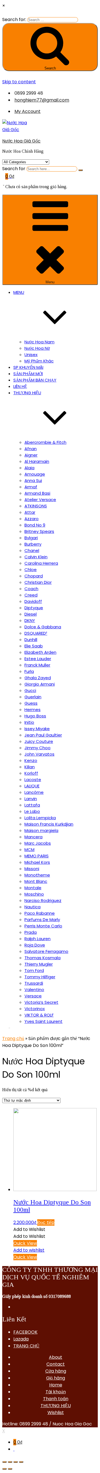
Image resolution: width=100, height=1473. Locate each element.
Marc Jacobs (37, 843)
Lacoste (32, 779)
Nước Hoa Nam (39, 342)
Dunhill (30, 639)
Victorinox (34, 1009)
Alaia (29, 468)
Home (55, 1385)
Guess (31, 703)
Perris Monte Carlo (43, 926)
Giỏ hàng (55, 1378)
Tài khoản (56, 1392)
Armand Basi (37, 493)
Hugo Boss (35, 716)
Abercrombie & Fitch (45, 442)
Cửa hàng (55, 1371)
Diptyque (33, 608)
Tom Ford (34, 970)
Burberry (32, 544)
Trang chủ (13, 1038)
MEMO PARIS (36, 856)
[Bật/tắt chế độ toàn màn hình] (15, 1462)
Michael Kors (37, 862)
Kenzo (30, 760)
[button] (29, 1229)
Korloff (31, 773)
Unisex (31, 354)
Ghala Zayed (37, 678)
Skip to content (19, 82)
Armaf (30, 487)
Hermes (32, 709)
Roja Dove (34, 945)
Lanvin (30, 799)
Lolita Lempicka (40, 818)
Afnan (30, 449)
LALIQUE (31, 786)
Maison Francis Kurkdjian (48, 824)
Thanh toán (55, 1399)
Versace (33, 996)
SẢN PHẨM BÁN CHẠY (34, 380)
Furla (29, 671)
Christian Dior (38, 582)
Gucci (30, 690)
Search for (13, 168)
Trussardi (33, 983)
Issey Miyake (37, 729)
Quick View (25, 1243)
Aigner (31, 455)
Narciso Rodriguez (42, 900)
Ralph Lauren (37, 939)
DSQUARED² (35, 633)
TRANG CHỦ (26, 1346)
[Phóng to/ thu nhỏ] (21, 1462)
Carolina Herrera (41, 563)
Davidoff (33, 601)
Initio (29, 722)
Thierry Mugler (38, 964)
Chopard (33, 576)
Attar (29, 512)
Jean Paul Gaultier (43, 735)
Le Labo (32, 811)
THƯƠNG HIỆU (56, 1405)
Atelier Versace (40, 499)
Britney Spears (39, 531)
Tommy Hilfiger (39, 977)
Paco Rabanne (39, 913)
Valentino (34, 989)
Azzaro (31, 519)
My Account (27, 111)
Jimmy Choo (37, 748)
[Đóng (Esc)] (4, 1462)
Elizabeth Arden (40, 652)
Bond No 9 (34, 525)
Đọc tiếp (45, 1222)
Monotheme (37, 875)
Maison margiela (41, 830)
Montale (32, 888)
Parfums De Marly (42, 919)
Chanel (31, 550)
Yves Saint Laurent (43, 1021)
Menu (50, 282)
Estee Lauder (37, 659)
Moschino (34, 894)
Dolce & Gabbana (42, 627)
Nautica (32, 907)
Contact (55, 1364)
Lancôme (34, 792)
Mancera (33, 837)
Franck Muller (37, 665)
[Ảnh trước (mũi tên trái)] (4, 1469)
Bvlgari (31, 538)
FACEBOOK (25, 1332)
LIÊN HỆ (20, 386)
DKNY (29, 620)
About (55, 1357)
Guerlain (32, 697)
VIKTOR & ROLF (39, 1015)
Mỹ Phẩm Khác (39, 361)
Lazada (21, 1339)
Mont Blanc (35, 881)
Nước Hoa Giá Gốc (21, 141)
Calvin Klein (36, 557)
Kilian (29, 767)
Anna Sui (33, 480)
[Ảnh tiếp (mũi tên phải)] (10, 1469)
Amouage (34, 474)
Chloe (30, 569)
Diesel (30, 614)
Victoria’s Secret (41, 1002)
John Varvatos (39, 754)
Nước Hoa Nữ (37, 348)
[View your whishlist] (3, 183)
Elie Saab (33, 646)
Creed (31, 595)
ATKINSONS (35, 506)
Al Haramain (36, 461)
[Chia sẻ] (10, 1462)
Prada (30, 932)
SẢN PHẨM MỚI (28, 374)
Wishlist (56, 1412)
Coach (31, 589)
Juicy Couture (38, 741)
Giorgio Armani (39, 684)
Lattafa (32, 805)
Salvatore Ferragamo (46, 951)
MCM (29, 849)
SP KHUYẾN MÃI (28, 367)
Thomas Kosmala (42, 958)
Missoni (31, 869)
